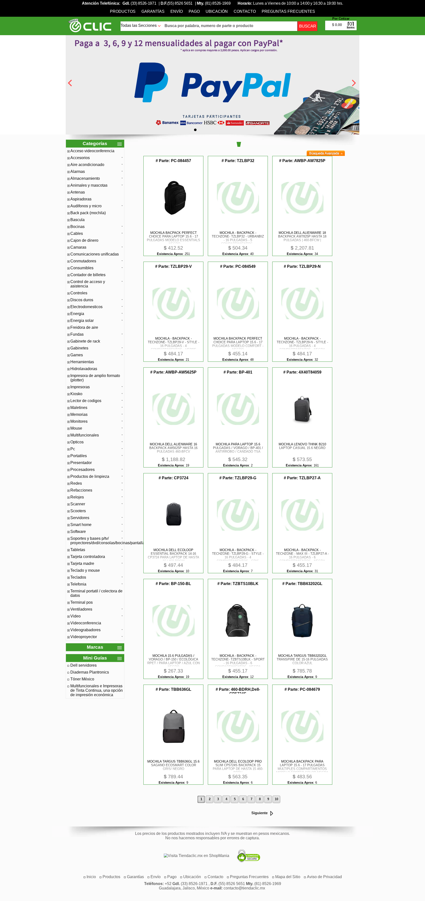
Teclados (78, 577)
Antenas (77, 192)
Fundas (77, 334)
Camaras (78, 247)
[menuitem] (123, 11)
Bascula (77, 220)
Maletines (78, 407)
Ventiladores (81, 609)
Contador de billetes (88, 275)
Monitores (79, 421)
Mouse (76, 428)
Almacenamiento (85, 178)
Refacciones (81, 490)
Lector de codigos (85, 401)
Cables (76, 233)
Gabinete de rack (85, 341)
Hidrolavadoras (83, 369)
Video (75, 616)
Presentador (81, 463)
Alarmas (77, 171)
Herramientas (82, 362)
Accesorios (80, 158)
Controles (78, 293)
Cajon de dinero (84, 240)
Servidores (79, 518)
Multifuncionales (84, 435)
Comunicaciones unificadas (94, 254)
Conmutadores (83, 261)
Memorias (79, 414)
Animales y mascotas (88, 185)
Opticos (77, 442)
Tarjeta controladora (87, 557)
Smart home (80, 525)
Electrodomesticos (86, 307)
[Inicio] (89, 25)
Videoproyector (83, 637)
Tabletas (77, 550)
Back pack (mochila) (88, 213)
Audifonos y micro (86, 206)
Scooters (78, 511)
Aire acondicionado (87, 165)
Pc (72, 449)
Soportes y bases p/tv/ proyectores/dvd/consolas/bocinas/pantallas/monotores (96, 540)
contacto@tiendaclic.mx (244, 888)
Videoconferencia (85, 623)
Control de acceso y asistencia (87, 284)
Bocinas (77, 227)
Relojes (77, 497)
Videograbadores (85, 630)
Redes (76, 483)
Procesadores (82, 469)
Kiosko (76, 394)
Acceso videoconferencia (92, 151)
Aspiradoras (80, 199)
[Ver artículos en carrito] (341, 22)
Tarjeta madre (82, 563)
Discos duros (81, 300)
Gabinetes (79, 348)
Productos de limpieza (89, 476)
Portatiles (78, 456)
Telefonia (78, 584)
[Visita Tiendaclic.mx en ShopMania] (194, 856)
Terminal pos (81, 602)
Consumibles (81, 268)
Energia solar (82, 320)
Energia (77, 314)
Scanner (77, 504)
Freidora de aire (84, 327)
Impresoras (80, 387)
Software (78, 531)
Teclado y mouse (85, 570)
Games (76, 355)
